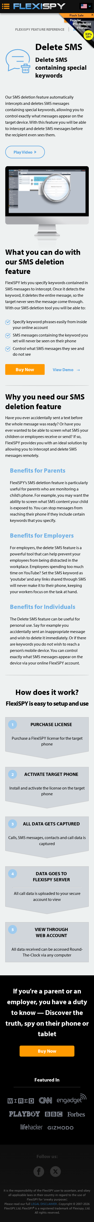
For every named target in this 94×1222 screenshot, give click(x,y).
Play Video (23, 152)
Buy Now (25, 369)
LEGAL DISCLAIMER (44, 1204)
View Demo (63, 369)
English (85, 6)
